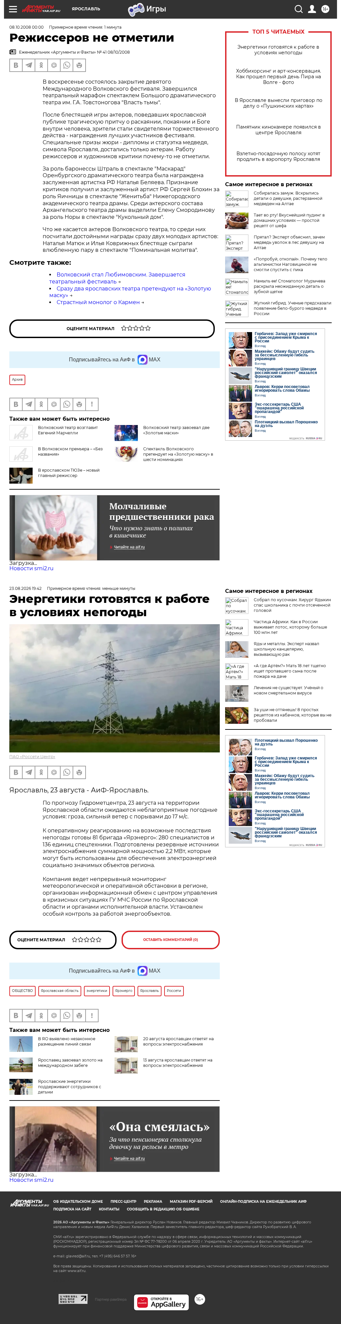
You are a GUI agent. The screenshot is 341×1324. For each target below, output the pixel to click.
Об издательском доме (78, 1201)
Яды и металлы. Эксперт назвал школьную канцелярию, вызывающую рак (286, 649)
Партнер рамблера (111, 1299)
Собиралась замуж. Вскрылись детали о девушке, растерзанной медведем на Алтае (288, 198)
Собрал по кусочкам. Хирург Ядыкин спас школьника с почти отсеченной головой (292, 605)
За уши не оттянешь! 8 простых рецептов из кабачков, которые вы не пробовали (292, 715)
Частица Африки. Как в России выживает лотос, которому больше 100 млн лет (290, 627)
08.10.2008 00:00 (26, 27)
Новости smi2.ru (31, 568)
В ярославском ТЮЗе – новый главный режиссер (69, 473)
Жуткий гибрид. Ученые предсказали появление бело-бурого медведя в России (292, 308)
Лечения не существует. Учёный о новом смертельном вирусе (288, 690)
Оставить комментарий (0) (170, 940)
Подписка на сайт (72, 1209)
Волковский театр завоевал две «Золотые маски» (176, 430)
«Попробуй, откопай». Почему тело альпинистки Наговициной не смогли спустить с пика (290, 264)
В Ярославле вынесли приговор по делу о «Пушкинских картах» (278, 103)
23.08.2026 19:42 (25, 588)
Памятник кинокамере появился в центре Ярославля (278, 130)
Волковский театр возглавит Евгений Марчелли (68, 430)
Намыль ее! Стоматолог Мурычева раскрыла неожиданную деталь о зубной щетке (289, 286)
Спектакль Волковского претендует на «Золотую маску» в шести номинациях (178, 454)
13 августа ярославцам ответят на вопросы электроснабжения (177, 1063)
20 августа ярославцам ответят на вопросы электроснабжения (178, 1041)
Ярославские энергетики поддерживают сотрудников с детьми (69, 1087)
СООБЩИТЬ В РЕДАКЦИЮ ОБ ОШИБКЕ (163, 1209)
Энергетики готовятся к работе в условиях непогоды (278, 50)
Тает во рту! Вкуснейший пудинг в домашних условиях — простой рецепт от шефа (289, 220)
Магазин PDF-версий (191, 1201)
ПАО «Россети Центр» (32, 756)
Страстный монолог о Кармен (98, 302)
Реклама (153, 1201)
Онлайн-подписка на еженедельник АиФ (263, 1201)
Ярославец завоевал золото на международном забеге (70, 1063)
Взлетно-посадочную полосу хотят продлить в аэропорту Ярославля (278, 156)
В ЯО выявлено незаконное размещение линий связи (66, 1041)
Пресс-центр (123, 1201)
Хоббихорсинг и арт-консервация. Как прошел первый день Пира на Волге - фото (278, 76)
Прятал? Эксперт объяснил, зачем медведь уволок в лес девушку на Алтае (289, 242)
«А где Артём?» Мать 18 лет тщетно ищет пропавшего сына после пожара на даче (290, 671)
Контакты (109, 1209)
